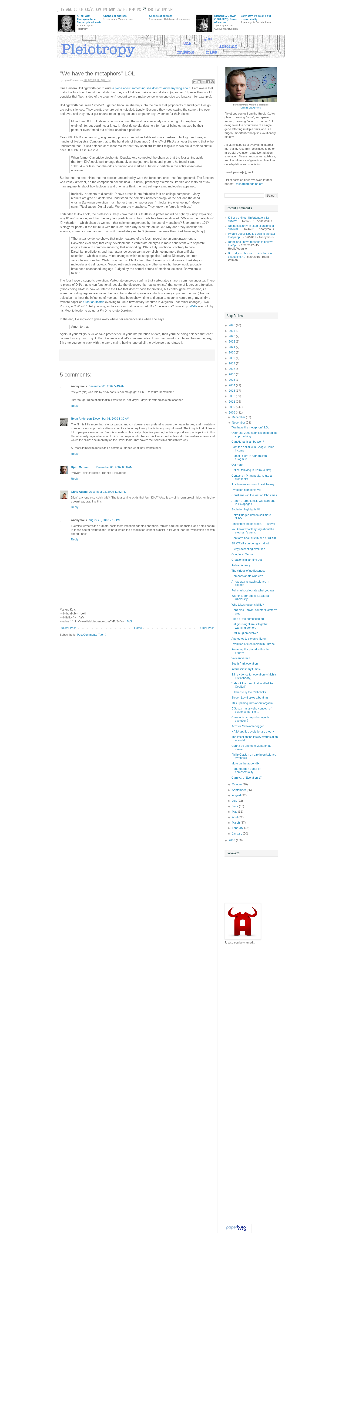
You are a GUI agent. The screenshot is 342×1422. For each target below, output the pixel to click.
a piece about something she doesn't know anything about (151, 88)
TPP (164, 9)
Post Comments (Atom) (91, 634)
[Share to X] (203, 81)
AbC (69, 9)
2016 (232, 374)
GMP (112, 9)
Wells (193, 306)
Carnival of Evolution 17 (246, 777)
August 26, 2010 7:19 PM (104, 520)
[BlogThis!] (199, 81)
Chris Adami (79, 491)
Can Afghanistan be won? (247, 441)
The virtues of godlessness (248, 570)
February (238, 828)
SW (157, 9)
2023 (232, 336)
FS (62, 9)
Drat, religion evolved (244, 633)
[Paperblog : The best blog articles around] (236, 1230)
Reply (74, 405)
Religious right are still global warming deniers (249, 626)
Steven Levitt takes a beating (249, 697)
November (239, 422)
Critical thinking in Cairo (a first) (251, 470)
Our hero (237, 464)
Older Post (207, 628)
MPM (132, 9)
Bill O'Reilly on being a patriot (250, 543)
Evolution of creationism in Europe (253, 644)
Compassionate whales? (247, 576)
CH (81, 9)
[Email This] (194, 81)
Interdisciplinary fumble (246, 669)
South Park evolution (244, 663)
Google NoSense (242, 554)
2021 (232, 347)
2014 (232, 385)
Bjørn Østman (80, 467)
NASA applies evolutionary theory (252, 731)
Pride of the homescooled (247, 619)
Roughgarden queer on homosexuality (246, 770)
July (235, 800)
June (235, 806)
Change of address (115, 15)
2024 (232, 331)
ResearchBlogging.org (249, 184)
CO (87, 9)
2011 (232, 401)
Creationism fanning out (246, 559)
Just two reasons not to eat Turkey (252, 484)
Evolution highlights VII (245, 509)
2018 (232, 363)
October (237, 784)
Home (138, 628)
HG (125, 9)
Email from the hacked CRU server (253, 524)
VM (170, 9)
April (235, 817)
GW (119, 9)
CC (75, 9)
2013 (232, 390)
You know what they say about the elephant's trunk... (252, 531)
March (236, 822)
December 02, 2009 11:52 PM (108, 491)
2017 (232, 368)
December (239, 417)
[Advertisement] (245, 287)
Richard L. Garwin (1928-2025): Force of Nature (225, 19)
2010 (232, 407)
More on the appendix (245, 763)
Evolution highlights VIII (246, 490)
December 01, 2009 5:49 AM (106, 386)
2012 (232, 396)
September (239, 790)
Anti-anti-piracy (241, 565)
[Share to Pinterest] (212, 81)
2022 (232, 341)
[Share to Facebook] (208, 81)
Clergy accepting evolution (248, 549)
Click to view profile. (251, 107)
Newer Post (68, 628)
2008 (232, 840)
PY (144, 9)
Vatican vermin (240, 658)
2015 (232, 379)
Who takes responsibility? (247, 604)
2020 (232, 352)
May (235, 811)
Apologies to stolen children (249, 638)
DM (105, 9)
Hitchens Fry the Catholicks (248, 692)
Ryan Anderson (81, 418)
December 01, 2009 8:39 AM (111, 418)
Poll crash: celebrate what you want (253, 590)
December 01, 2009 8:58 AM (114, 467)
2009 (232, 412)
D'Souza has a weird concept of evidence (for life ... (251, 710)
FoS (129, 621)
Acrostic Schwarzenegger (247, 726)
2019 (232, 358)
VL (92, 9)
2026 (232, 325)
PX (139, 9)
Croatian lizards (93, 302)
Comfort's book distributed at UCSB (253, 538)
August (236, 795)
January (237, 833)
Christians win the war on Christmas (254, 495)
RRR (150, 9)
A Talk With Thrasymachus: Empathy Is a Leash (89, 19)
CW (98, 9)
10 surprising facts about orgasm (252, 703)
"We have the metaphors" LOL (250, 427)
